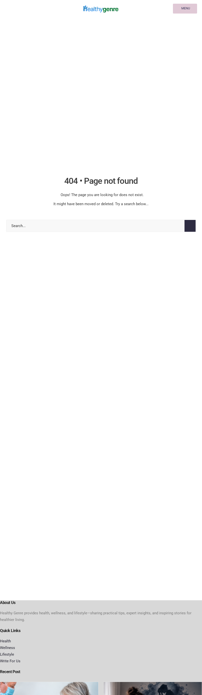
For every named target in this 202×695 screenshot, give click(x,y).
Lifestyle (7, 654)
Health (5, 641)
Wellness (7, 648)
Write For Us (10, 661)
